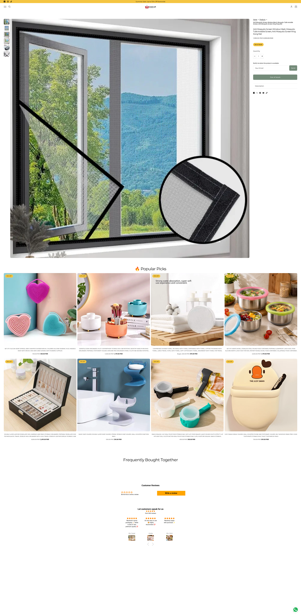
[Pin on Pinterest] (260, 93)
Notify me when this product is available (266, 63)
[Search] (9, 6)
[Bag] (296, 6)
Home (255, 19)
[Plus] (262, 56)
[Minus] (254, 56)
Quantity (256, 51)
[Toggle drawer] (5, 7)
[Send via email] (263, 93)
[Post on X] (257, 93)
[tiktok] (11, 1)
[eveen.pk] (150, 6)
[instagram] (8, 1)
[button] (266, 93)
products (262, 19)
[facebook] (4, 1)
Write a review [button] (171, 493)
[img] (150, 511)
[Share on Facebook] (254, 93)
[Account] (291, 6)
